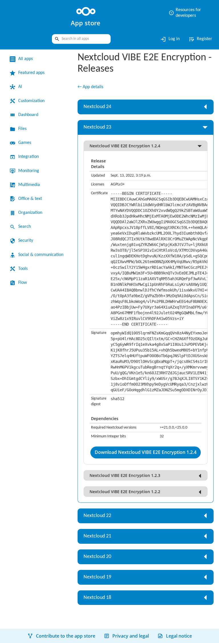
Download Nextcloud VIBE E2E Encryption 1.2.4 (145, 453)
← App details (92, 88)
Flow (23, 290)
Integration (30, 157)
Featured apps (33, 73)
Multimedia (30, 185)
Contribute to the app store (65, 636)
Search (25, 227)
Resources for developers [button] (182, 13)
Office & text (31, 199)
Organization (32, 213)
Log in (166, 39)
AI (20, 87)
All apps (26, 59)
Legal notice (179, 636)
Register (199, 39)
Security (27, 240)
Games (25, 143)
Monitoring (30, 171)
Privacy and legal (130, 636)
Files (23, 129)
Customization (33, 101)
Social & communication (35, 259)
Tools (23, 276)
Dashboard (30, 115)
